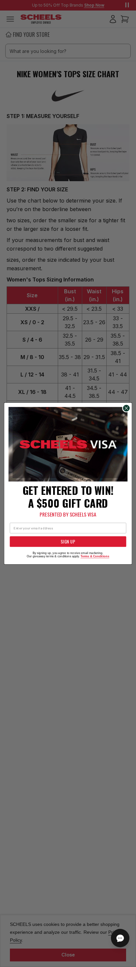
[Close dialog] (126, 408)
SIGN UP (68, 542)
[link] (68, 444)
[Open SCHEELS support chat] (120, 938)
